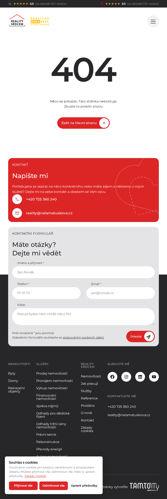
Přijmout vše (23, 485)
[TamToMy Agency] (144, 487)
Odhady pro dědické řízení (53, 415)
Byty (11, 373)
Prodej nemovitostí (51, 373)
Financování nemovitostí (46, 397)
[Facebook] (112, 377)
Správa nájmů (47, 406)
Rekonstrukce (47, 442)
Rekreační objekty (16, 389)
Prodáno (88, 406)
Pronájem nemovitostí (54, 381)
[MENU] (153, 21)
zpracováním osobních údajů (83, 337)
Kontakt (87, 420)
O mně (86, 413)
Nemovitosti (91, 376)
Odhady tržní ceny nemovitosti (51, 425)
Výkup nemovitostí (51, 388)
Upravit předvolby (84, 485)
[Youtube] (154, 377)
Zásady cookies (87, 429)
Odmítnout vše (54, 485)
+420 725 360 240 (41, 199)
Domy (13, 381)
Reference (89, 398)
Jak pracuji (89, 384)
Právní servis (46, 434)
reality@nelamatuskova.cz (49, 213)
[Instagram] (126, 377)
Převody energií (49, 449)
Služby (86, 391)
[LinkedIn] (140, 377)
